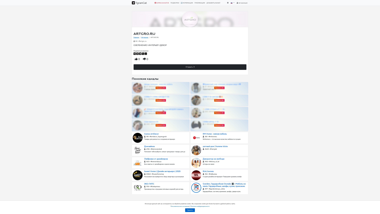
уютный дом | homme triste (215, 146)
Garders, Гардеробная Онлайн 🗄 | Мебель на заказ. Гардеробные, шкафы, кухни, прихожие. (224, 185)
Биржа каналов (162, 3)
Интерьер (144, 37)
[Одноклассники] (137, 54)
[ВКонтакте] (134, 54)
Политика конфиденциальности (199, 206)
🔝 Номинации (187, 3)
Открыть (189, 67)
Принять (190, 210)
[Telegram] (140, 54)
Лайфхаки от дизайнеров (156, 159)
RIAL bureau (208, 171)
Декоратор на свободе (213, 159)
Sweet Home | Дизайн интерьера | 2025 (162, 171)
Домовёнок (149, 146)
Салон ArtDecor (151, 134)
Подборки (175, 3)
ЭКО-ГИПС (149, 184)
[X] (143, 54)
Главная (136, 37)
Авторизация (242, 3)
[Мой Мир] (146, 54)
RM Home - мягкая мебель (215, 134)
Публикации (199, 3)
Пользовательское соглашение (180, 206)
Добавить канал (213, 3)
